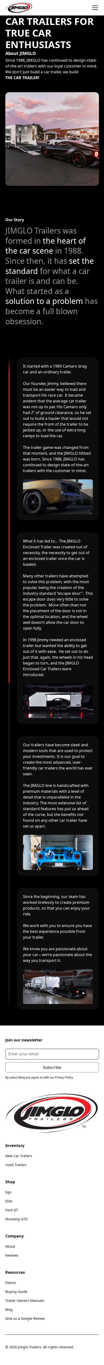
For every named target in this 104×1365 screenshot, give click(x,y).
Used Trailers (16, 1164)
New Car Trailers (18, 1156)
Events (10, 1282)
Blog (9, 1309)
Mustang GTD (16, 1219)
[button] (94, 8)
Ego (8, 1192)
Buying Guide (16, 1291)
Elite (8, 1201)
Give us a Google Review (25, 1318)
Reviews (11, 1255)
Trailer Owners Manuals (24, 1300)
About (10, 1246)
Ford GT (11, 1210)
